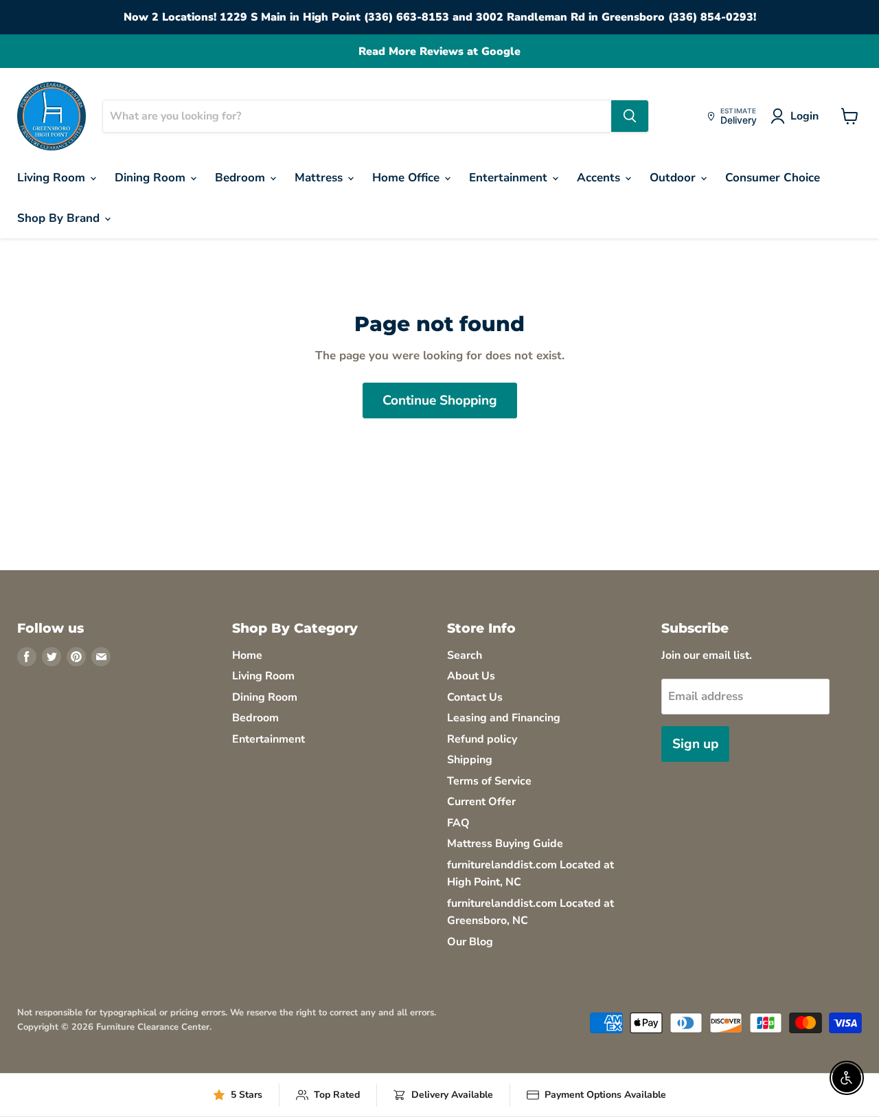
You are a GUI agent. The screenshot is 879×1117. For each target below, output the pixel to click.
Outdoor (674, 177)
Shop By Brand (60, 218)
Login (804, 116)
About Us (471, 676)
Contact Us (475, 697)
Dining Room (152, 177)
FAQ (458, 823)
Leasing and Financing (503, 717)
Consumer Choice (772, 177)
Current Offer (481, 801)
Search (464, 655)
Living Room (53, 177)
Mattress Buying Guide (505, 843)
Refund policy (482, 739)
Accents (600, 177)
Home (247, 655)
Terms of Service (489, 781)
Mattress (320, 177)
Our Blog (470, 941)
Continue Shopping (440, 400)
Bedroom (242, 177)
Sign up (695, 744)
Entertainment (510, 177)
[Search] (629, 116)
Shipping (469, 759)
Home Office (407, 177)
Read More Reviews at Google (439, 52)
